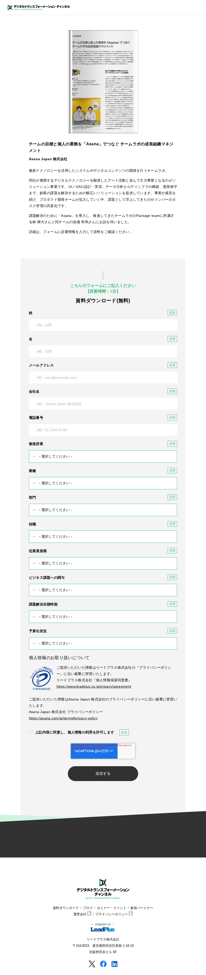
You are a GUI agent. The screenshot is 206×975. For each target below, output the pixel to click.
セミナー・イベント (111, 908)
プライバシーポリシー (112, 914)
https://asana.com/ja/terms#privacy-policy (63, 718)
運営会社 (80, 914)
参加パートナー (141, 908)
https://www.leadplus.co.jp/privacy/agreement (94, 686)
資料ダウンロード (66, 908)
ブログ (88, 908)
